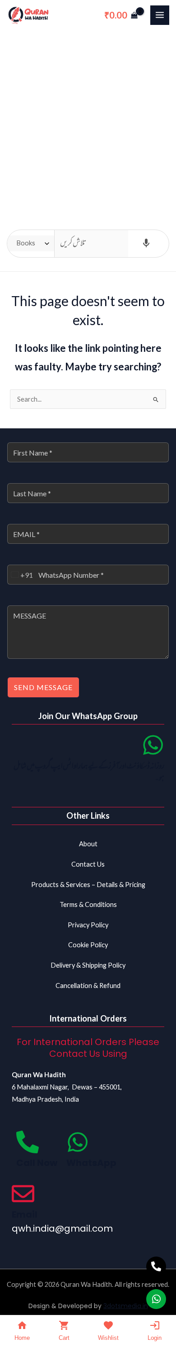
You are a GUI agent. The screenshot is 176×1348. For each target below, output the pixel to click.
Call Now (36, 1162)
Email (24, 1214)
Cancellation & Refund (88, 985)
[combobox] (20, 574)
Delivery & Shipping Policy (88, 965)
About (88, 844)
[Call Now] (27, 1142)
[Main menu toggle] (159, 14)
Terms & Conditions (88, 904)
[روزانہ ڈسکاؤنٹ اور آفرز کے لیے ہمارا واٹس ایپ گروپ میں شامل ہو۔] (153, 745)
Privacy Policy (88, 925)
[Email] (23, 1193)
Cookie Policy (88, 945)
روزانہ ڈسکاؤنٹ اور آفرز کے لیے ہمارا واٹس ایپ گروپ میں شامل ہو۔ (89, 772)
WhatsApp (91, 1162)
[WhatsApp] (77, 1142)
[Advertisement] (88, 123)
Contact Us (88, 864)
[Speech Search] (146, 243)
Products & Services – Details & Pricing (88, 884)
